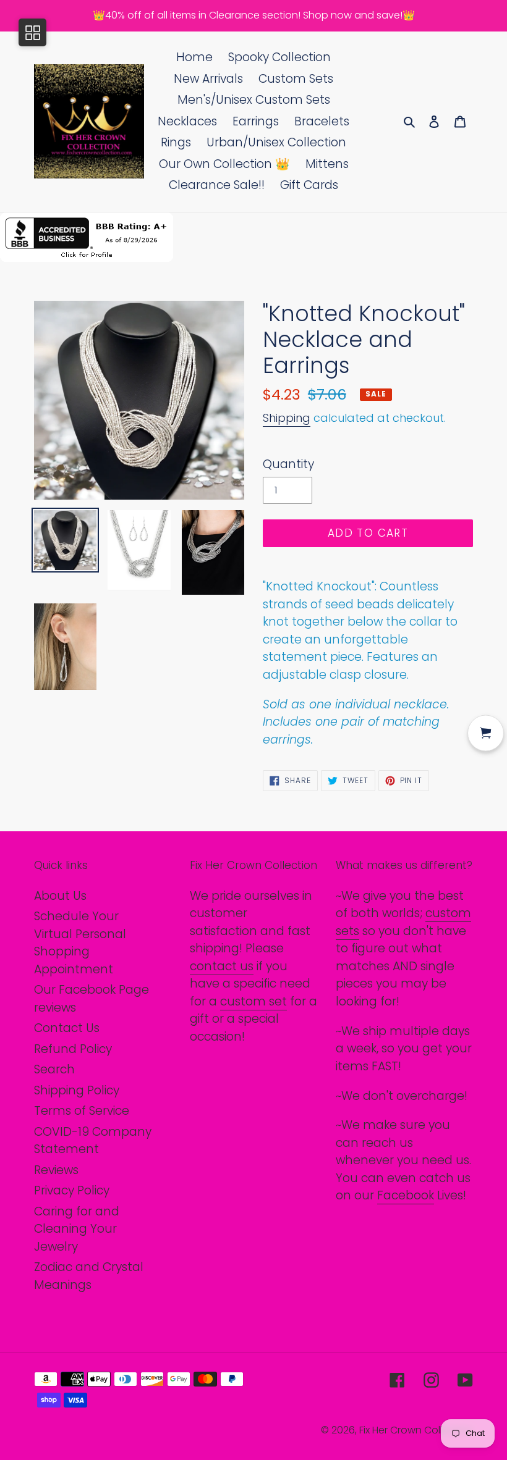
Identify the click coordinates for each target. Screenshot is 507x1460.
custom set (253, 1001)
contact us (222, 966)
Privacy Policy (71, 1190)
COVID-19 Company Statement (92, 1140)
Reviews (56, 1170)
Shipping (286, 418)
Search (54, 1069)
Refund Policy (73, 1049)
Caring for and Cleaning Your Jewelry (76, 1229)
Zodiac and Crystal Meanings (88, 1276)
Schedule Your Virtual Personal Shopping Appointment (80, 943)
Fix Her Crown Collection (416, 1430)
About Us (60, 895)
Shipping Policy (76, 1090)
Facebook (405, 1195)
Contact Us (67, 1028)
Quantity (288, 464)
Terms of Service (81, 1110)
